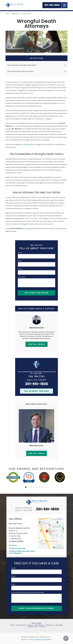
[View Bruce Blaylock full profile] (36, 316)
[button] (25, 487)
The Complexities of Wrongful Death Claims (21, 65)
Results (30, 625)
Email (20, 269)
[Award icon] (13, 473)
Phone (20, 260)
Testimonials (39, 625)
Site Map (42, 627)
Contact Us (49, 625)
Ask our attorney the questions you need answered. (27, 592)
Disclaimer (59, 625)
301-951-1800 (52, 5)
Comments (22, 277)
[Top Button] (66, 638)
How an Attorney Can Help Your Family (20, 71)
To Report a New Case (17, 548)
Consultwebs (31, 639)
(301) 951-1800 (16, 536)
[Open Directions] (51, 533)
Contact (8, 228)
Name (20, 252)
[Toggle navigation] (64, 5)
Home (7, 13)
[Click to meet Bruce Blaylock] (36, 428)
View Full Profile (36, 344)
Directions (13, 545)
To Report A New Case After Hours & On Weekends (22, 552)
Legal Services (15, 13)
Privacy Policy (33, 627)
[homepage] (36, 502)
